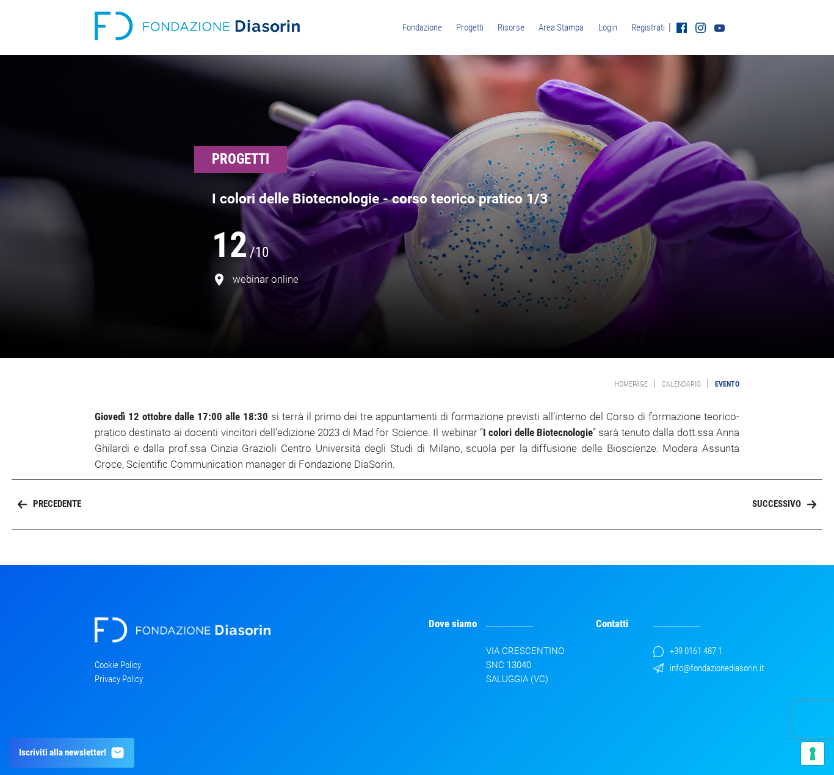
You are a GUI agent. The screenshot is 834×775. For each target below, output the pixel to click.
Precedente (57, 503)
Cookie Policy (118, 665)
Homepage (631, 384)
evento (727, 384)
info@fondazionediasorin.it (717, 668)
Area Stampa (561, 27)
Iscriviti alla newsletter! (62, 752)
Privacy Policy (119, 679)
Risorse (511, 27)
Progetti (470, 27)
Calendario (681, 384)
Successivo (776, 503)
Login (607, 27)
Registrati (648, 27)
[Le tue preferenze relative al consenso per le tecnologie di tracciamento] (812, 753)
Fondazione (422, 27)
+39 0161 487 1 (696, 651)
